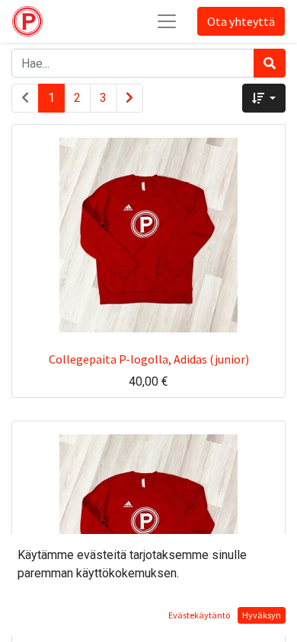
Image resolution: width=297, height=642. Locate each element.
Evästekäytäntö (199, 615)
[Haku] (270, 63)
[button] (264, 98)
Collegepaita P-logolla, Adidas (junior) (149, 359)
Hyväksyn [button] (261, 615)
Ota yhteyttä (241, 21)
